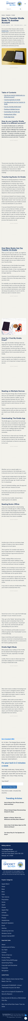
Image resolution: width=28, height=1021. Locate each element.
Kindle (13, 15)
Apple (3, 905)
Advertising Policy (7, 963)
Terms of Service (7, 955)
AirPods (4, 912)
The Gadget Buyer (6, 1014)
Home (3, 15)
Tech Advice (5, 897)
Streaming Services (8, 931)
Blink (3, 892)
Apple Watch (5, 884)
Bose (3, 889)
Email (3, 925)
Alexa (3, 886)
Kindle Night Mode (9, 117)
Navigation (5, 970)
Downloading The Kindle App (12, 111)
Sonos (3, 902)
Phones (4, 918)
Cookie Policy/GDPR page (9, 960)
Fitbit (3, 894)
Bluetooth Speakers (8, 923)
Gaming (4, 928)
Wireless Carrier (6, 933)
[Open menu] (25, 4)
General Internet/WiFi (8, 936)
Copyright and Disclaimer (9, 965)
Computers (5, 915)
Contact (4, 952)
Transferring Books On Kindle (12, 99)
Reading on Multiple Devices (12, 109)
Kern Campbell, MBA (8, 25)
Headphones (5, 920)
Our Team (4, 950)
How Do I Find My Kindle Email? (12, 106)
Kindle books (5, 30)
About (3, 944)
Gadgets (8, 15)
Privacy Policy (6, 957)
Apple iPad (5, 910)
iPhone (4, 907)
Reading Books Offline (10, 114)
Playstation (5, 899)
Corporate (5, 968)
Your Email (5, 781)
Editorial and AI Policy (8, 947)
